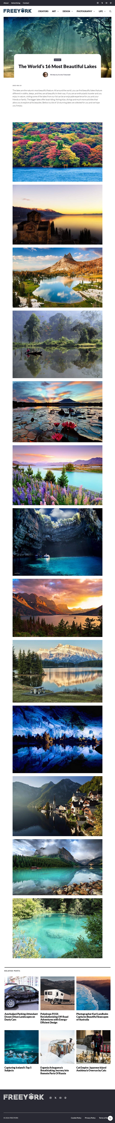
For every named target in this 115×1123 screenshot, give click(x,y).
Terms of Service (105, 1118)
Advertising (15, 3)
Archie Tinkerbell (64, 75)
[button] (109, 11)
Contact (26, 3)
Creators (43, 11)
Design (66, 11)
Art (54, 11)
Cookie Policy (76, 1118)
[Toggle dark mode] (110, 1118)
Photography (84, 11)
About (6, 3)
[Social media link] (98, 3)
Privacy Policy (90, 1118)
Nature (57, 60)
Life (101, 11)
